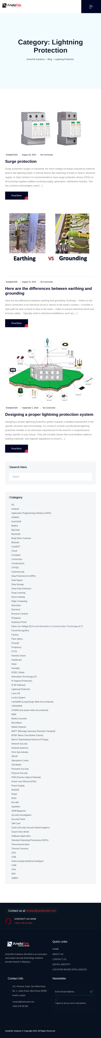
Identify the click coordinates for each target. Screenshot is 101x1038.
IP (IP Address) (18, 685)
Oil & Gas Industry (19, 752)
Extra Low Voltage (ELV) (22, 626)
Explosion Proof (18, 622)
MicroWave (16, 723)
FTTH (14, 651)
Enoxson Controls (19, 614)
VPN (13, 869)
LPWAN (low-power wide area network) (29, 710)
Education (16, 605)
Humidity (15, 668)
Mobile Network (18, 727)
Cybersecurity (17, 572)
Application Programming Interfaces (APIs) (31, 513)
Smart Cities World (20, 832)
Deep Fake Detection (21, 588)
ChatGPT (15, 547)
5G (12, 505)
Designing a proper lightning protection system (49, 414)
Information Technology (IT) (24, 677)
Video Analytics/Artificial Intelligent (27, 861)
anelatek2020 (11, 155)
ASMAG (15, 517)
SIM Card (15, 823)
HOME (55, 949)
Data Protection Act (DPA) (23, 576)
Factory (14, 635)
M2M (13, 714)
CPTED (15, 568)
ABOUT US (57, 954)
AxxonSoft (16, 521)
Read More (16, 195)
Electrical (15, 609)
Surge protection (21, 161)
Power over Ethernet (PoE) (23, 781)
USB (13, 857)
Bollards (15, 542)
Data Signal (16, 580)
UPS (13, 853)
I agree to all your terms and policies (70, 1003)
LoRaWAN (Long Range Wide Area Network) (32, 702)
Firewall (15, 643)
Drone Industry (18, 597)
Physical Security (19, 773)
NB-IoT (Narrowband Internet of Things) (29, 739)
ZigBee (14, 878)
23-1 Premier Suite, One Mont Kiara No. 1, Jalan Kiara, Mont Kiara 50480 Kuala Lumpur (29, 990)
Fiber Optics (17, 639)
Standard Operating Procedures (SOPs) (29, 840)
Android (15, 509)
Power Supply (18, 786)
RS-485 (15, 802)
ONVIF (14, 756)
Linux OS (15, 693)
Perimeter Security (20, 769)
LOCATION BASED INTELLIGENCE (69, 969)
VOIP (13, 865)
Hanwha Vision (18, 656)
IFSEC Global (17, 672)
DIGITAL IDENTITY (61, 964)
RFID (13, 798)
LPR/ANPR (16, 706)
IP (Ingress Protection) (21, 681)
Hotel (13, 664)
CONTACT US (59, 959)
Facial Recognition (20, 630)
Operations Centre (20, 760)
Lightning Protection (20, 689)
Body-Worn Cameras (21, 538)
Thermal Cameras (19, 848)
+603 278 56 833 (23, 923)
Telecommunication (20, 844)
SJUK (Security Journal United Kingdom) (30, 827)
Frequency (16, 647)
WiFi (13, 874)
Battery (14, 526)
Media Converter (19, 718)
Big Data (15, 530)
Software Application (21, 836)
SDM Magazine (18, 811)
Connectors (16, 559)
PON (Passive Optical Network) (26, 777)
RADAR (15, 790)
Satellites (15, 807)
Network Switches (19, 748)
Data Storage (17, 584)
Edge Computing (19, 601)
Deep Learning (18, 593)
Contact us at (32, 910)
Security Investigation (21, 815)
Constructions (17, 563)
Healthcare (16, 660)
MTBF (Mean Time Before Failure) (27, 735)
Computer (16, 555)
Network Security (19, 744)
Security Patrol (18, 819)
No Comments (46, 155)
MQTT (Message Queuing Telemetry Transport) (33, 731)
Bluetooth (15, 534)
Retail (14, 794)
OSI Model (16, 765)
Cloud (14, 551)
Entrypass (16, 618)
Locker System (18, 697)
